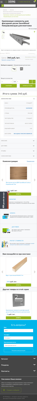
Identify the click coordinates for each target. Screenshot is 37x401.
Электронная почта (10, 342)
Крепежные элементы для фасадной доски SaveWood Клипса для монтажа (18, 311)
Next (35, 180)
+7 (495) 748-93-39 (24, 2)
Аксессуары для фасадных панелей (12, 13)
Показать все (30, 161)
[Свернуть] (8, 192)
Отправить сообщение (13, 390)
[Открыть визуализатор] (4, 200)
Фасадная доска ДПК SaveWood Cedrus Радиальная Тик (18, 183)
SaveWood (29, 108)
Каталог (12, 9)
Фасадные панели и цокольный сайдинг (13, 11)
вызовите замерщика (24, 244)
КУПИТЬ (18, 194)
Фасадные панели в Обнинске (23, 133)
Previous (2, 180)
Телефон (6, 334)
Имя (5, 327)
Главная (5, 9)
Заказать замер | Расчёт (8, 60)
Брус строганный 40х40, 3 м (14, 275)
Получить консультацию (18, 350)
